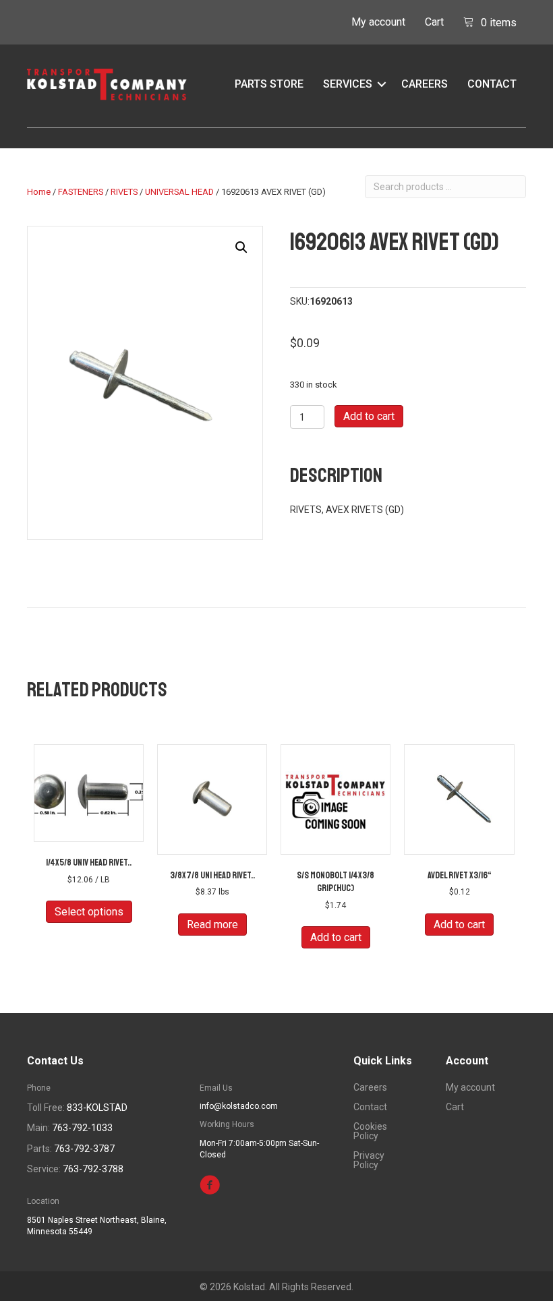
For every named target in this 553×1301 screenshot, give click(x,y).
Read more (212, 924)
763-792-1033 (82, 1127)
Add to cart (369, 416)
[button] (381, 84)
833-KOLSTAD (97, 1107)
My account (378, 22)
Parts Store (269, 84)
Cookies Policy (370, 1131)
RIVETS (124, 192)
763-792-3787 (84, 1148)
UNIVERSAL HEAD (179, 192)
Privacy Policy (368, 1160)
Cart (434, 22)
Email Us (216, 1088)
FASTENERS (80, 192)
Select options (89, 911)
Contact (492, 84)
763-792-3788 (93, 1168)
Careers (424, 84)
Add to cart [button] (335, 937)
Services (347, 84)
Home (39, 192)
